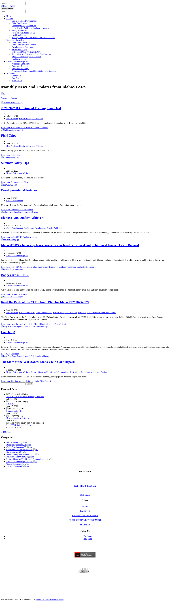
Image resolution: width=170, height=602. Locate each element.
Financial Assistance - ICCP (23, 33)
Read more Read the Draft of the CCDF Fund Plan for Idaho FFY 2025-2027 (33, 324)
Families (9, 18)
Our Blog (16, 78)
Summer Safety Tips (15, 163)
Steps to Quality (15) (15, 466)
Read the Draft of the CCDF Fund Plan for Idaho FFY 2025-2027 (45, 302)
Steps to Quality (100, 372)
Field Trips (8, 135)
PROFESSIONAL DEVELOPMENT (85, 520)
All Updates (6, 432)
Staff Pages (85, 495)
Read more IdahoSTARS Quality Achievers (19, 237)
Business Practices (27, 312)
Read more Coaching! (10, 354)
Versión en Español (9, 98)
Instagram (88, 538)
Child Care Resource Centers (24, 45)
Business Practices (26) (16, 445)
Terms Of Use (42, 600)
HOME (85, 506)
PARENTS (85, 511)
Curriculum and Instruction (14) (19, 449)
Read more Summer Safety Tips (14, 182)
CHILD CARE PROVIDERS (85, 515)
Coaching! (8, 332)
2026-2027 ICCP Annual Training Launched (31, 108)
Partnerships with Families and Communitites (97, 312)
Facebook (88, 536)
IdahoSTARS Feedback (85, 486)
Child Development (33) (16, 447)
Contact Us (16, 76)
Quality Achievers (19, 59)
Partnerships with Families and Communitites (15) (27, 459)
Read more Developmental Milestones (17, 210)
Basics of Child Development (24, 21)
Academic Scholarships (21, 64)
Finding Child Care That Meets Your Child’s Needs (33, 37)
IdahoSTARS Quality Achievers (22, 217)
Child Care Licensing (21, 23)
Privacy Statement (55, 600)
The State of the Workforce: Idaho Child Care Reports (38, 362)
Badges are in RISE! (15, 275)
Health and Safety (19, 35)
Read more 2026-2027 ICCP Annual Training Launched (24, 127)
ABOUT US (85, 525)
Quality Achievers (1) (15, 464)
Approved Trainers (19, 66)
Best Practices (12, 118)
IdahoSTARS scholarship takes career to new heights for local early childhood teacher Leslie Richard (70, 245)
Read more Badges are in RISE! (14, 294)
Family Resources (19, 30)
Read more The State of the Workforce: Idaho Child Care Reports (28, 381)
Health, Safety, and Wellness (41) (20, 454)
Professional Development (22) (19, 461)
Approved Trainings (20, 68)
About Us (10, 73)
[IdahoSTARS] (8, 6)
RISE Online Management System (26, 57)
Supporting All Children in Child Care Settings (31, 54)
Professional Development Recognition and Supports (34, 71)
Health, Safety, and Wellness (31, 118)
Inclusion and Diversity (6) (17, 457)
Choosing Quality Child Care (24, 26)
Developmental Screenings (23, 47)
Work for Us (17, 80)
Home (9, 16)
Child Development (14, 201)
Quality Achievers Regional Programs (33, 28)
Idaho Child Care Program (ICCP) (26, 52)
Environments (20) (14, 452)
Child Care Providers (15, 40)
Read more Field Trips (10, 155)
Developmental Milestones (19, 190)
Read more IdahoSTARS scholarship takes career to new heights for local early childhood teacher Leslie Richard (48, 267)
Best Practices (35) (14, 442)
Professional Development (17, 61)
